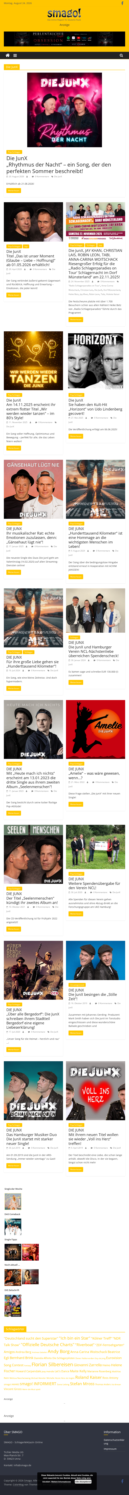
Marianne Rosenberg (99, 1371)
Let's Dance (62, 1371)
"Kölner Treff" (101, 1338)
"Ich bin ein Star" (74, 1338)
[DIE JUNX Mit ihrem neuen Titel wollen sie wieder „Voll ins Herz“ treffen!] (95, 1063)
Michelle (50, 1378)
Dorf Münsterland (111, 290)
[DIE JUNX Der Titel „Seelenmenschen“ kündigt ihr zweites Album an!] (33, 827)
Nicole (57, 1378)
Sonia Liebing (63, 1384)
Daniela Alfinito (43, 1358)
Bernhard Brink (21, 1357)
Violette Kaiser (113, 294)
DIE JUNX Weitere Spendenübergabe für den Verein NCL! (94, 883)
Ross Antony (110, 1378)
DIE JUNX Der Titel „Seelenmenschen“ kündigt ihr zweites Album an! (32, 898)
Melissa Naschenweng (20, 1378)
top (26, 246)
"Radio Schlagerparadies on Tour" (84, 285)
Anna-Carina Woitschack (88, 1352)
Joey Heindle (48, 1371)
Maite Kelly (78, 1371)
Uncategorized (77, 984)
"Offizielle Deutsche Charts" (47, 1344)
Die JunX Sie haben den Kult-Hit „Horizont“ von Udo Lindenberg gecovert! (95, 407)
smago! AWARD (11, 1384)
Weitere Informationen (61, 1481)
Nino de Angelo (68, 1378)
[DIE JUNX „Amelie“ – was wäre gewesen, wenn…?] (95, 702)
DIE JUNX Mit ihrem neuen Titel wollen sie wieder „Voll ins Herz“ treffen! (93, 1136)
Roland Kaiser (88, 1377)
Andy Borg (59, 1351)
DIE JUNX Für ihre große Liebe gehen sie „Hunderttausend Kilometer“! (32, 662)
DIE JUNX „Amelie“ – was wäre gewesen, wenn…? (94, 773)
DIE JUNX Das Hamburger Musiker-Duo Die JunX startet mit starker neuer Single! (31, 1136)
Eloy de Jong (100, 1358)
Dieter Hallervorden (84, 1358)
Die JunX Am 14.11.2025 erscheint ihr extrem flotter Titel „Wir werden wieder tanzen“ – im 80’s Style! (31, 409)
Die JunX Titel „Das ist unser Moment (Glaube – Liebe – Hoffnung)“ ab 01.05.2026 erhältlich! (30, 258)
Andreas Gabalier (39, 1352)
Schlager (91, 245)
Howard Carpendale (28, 1371)
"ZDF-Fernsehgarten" (109, 1345)
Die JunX (58, 176)
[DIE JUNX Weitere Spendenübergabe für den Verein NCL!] (95, 827)
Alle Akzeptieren (83, 1481)
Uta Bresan (116, 1384)
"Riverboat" (85, 1344)
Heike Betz (74, 294)
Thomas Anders (103, 1384)
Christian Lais (86, 290)
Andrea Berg (23, 1352)
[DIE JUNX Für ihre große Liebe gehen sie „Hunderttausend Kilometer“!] (33, 590)
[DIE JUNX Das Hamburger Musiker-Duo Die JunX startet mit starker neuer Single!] (33, 1063)
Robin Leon (94, 294)
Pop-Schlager (14, 152)
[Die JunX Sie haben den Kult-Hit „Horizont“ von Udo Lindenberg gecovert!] (95, 333)
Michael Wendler (38, 1378)
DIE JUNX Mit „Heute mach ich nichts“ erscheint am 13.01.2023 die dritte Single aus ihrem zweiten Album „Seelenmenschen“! (33, 777)
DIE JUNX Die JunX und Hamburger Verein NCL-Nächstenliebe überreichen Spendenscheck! (94, 649)
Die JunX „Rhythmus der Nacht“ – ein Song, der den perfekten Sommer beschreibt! (58, 164)
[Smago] (7, 55)
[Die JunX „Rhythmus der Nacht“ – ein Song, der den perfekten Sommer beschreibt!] (64, 74)
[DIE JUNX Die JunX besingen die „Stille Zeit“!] (95, 943)
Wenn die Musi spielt (31, 1389)
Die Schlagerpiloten (63, 1358)
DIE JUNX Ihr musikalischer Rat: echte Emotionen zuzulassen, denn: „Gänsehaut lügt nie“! (31, 535)
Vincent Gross (13, 1389)
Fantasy (27, 1365)
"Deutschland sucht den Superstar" (31, 1338)
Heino (106, 1365)
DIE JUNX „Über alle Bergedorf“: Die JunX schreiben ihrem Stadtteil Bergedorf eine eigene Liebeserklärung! (32, 1018)
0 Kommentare (42, 176)
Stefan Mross (82, 1383)
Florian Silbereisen (52, 1364)
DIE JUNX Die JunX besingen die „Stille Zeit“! (93, 994)
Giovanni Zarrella (88, 1364)
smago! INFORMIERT (38, 1383)
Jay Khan (84, 294)
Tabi (103, 294)
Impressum (110, 1448)
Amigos (9, 1352)
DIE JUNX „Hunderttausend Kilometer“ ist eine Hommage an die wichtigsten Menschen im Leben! (95, 537)
